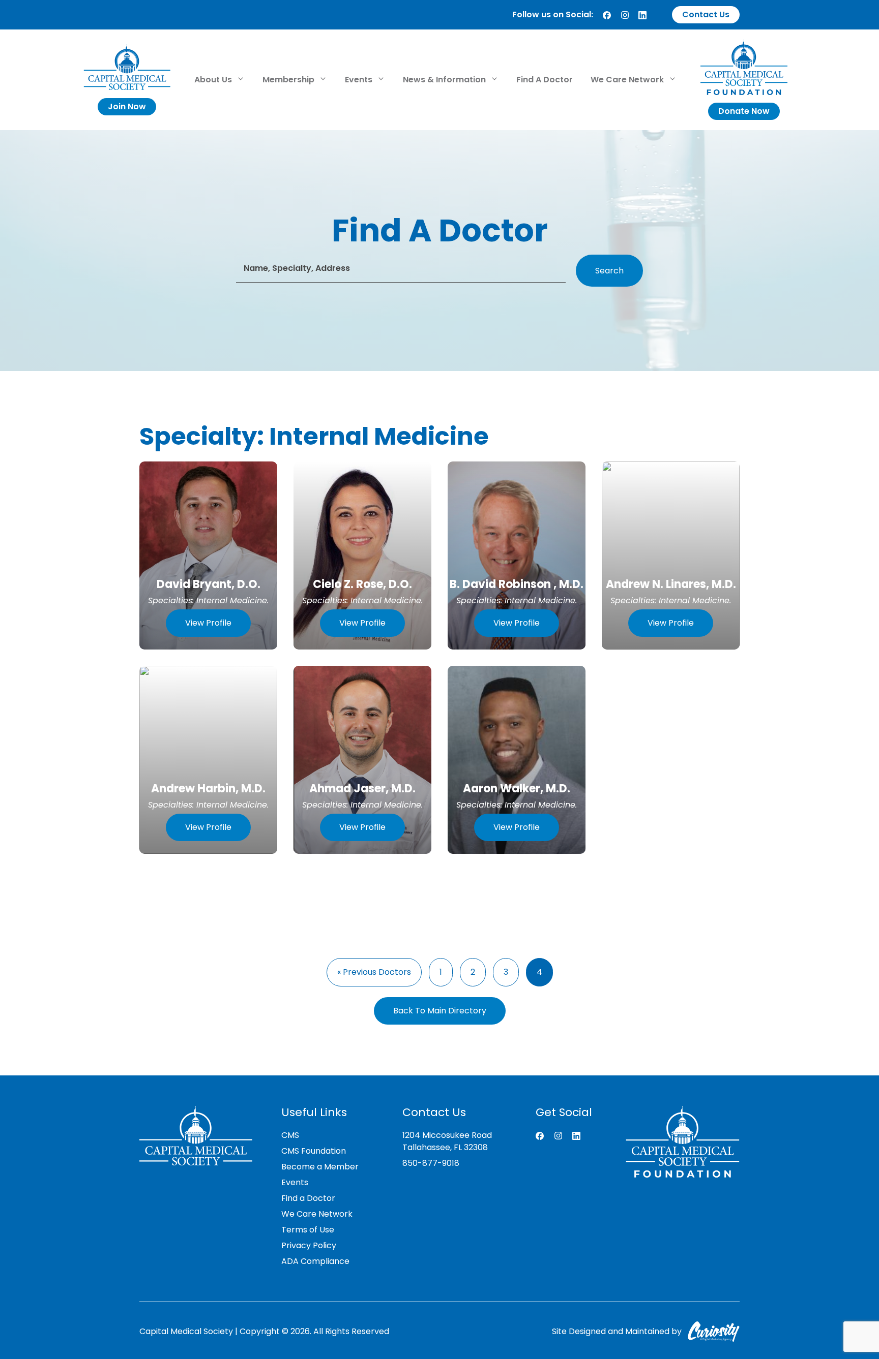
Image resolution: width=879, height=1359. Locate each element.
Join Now (127, 106)
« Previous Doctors (374, 972)
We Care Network (628, 79)
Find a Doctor (308, 1198)
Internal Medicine (231, 600)
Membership (289, 79)
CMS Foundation (313, 1151)
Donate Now (744, 111)
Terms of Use (307, 1230)
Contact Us (705, 14)
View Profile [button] (208, 623)
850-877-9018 (430, 1163)
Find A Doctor (544, 79)
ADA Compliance (315, 1261)
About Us (214, 79)
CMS (290, 1135)
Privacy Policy (308, 1245)
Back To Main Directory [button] (439, 1010)
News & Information (445, 79)
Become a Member (320, 1166)
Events (359, 79)
